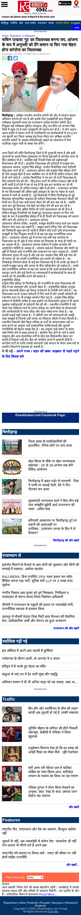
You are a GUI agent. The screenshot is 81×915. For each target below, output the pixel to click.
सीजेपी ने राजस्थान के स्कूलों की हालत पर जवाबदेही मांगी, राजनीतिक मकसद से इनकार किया (38, 607)
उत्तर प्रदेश (30, 22)
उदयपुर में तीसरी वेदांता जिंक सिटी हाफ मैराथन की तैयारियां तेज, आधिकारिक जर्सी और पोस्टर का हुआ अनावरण (38, 619)
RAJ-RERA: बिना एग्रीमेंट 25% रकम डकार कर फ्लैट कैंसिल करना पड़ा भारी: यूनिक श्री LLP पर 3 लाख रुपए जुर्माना (37, 581)
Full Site (53, 911)
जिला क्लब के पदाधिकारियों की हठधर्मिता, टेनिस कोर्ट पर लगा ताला (50, 443)
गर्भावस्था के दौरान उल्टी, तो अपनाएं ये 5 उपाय (31, 659)
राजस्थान (42, 22)
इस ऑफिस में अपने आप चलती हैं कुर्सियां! (27, 651)
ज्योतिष (13, 22)
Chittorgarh (29, 35)
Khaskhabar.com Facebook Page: (40, 415)
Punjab (45, 902)
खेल (21, 22)
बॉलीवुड (4, 22)
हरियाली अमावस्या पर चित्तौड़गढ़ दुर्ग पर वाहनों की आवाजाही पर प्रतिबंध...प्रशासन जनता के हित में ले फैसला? (52, 527)
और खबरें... (72, 864)
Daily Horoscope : (16, 877)
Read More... (48, 894)
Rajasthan (15, 35)
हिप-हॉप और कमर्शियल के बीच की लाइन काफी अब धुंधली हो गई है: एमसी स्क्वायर (53, 711)
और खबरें (74, 807)
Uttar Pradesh (28, 902)
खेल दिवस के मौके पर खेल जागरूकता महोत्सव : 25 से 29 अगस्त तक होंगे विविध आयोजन (51, 465)
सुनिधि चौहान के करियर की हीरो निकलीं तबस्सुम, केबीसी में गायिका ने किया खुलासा (52, 732)
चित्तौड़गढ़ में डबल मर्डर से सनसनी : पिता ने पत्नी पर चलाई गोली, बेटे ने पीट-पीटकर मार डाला (53, 485)
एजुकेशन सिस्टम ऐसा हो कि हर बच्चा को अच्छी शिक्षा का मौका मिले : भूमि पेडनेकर (53, 750)
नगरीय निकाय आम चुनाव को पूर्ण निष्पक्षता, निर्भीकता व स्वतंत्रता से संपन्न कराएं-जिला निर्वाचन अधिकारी (35, 595)
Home (5, 35)
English (75, 22)
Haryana (57, 902)
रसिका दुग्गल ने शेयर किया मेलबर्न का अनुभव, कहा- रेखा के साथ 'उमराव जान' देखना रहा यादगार (52, 792)
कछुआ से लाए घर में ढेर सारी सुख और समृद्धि (29, 674)
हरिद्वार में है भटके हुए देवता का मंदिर (24, 666)
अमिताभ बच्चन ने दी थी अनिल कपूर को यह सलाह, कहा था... (40, 682)
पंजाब (51, 22)
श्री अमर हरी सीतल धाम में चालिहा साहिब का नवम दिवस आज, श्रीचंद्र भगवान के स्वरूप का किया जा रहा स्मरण (53, 772)
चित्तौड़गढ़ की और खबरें (66, 540)
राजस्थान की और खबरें (66, 628)
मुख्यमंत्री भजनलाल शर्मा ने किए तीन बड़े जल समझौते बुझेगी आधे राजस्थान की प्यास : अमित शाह (53, 505)
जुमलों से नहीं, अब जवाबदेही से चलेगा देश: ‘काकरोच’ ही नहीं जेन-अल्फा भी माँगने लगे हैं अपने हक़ (39, 843)
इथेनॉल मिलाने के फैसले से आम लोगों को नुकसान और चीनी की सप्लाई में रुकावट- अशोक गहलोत (40, 567)
